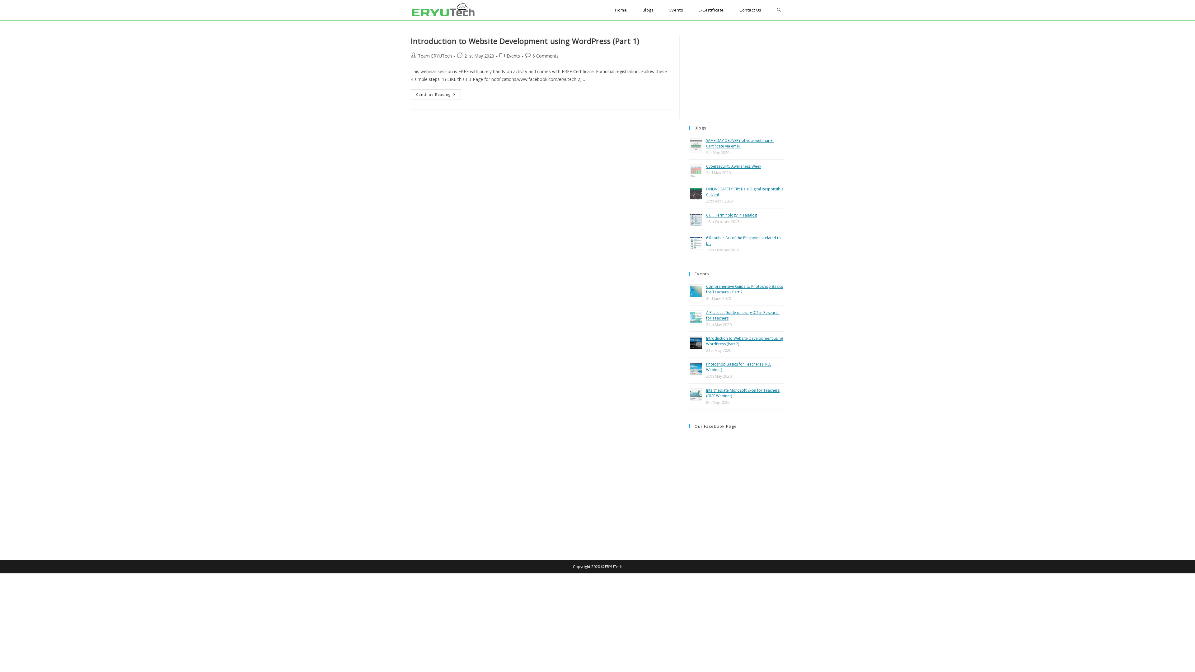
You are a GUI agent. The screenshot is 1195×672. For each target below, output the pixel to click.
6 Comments (545, 56)
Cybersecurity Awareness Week (733, 166)
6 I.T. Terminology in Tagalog (731, 215)
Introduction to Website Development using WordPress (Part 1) (525, 41)
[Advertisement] (736, 75)
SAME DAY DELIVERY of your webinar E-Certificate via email (740, 143)
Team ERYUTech (435, 56)
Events (513, 56)
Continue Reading (438, 95)
